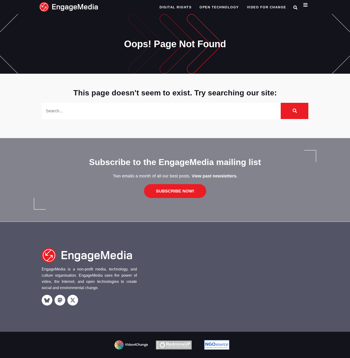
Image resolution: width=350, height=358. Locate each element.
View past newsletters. (214, 176)
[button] (295, 7)
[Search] (294, 111)
